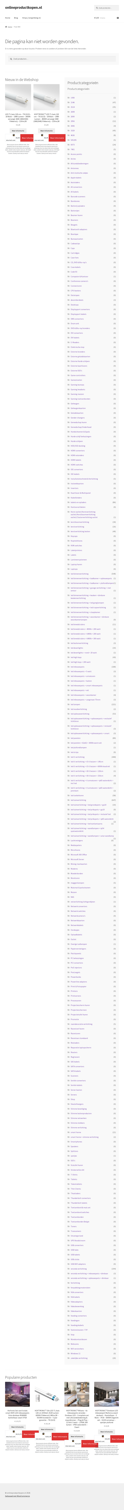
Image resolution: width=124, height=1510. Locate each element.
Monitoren (75, 878)
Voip (72, 1334)
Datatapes (75, 295)
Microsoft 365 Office (79, 854)
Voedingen (75, 1320)
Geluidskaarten (77, 413)
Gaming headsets (78, 389)
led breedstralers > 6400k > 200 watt (86, 634)
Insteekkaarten (77, 483)
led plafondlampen (79, 747)
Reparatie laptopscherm (81, 1047)
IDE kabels (75, 474)
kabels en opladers (78, 502)
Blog (16, 18)
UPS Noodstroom (78, 1240)
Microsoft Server (77, 859)
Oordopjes (75, 930)
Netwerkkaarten (77, 920)
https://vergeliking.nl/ (31, 18)
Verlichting (75, 1283)
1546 (73, 102)
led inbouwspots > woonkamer (83, 695)
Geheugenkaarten (78, 408)
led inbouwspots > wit (80, 690)
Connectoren (76, 286)
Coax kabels (76, 267)
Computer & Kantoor (79, 276)
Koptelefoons (76, 541)
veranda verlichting (79, 1269)
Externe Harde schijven (80, 361)
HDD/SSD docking (78, 446)
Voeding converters (79, 1315)
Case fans (75, 257)
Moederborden (77, 873)
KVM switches (76, 545)
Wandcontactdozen (79, 1339)
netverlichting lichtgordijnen (83, 901)
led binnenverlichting (80, 574)
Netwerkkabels (77, 925)
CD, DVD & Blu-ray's (79, 262)
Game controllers (78, 375)
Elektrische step (77, 347)
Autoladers (75, 182)
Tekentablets (76, 1184)
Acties (73, 159)
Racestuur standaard (79, 1038)
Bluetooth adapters (79, 229)
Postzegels (75, 972)
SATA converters (77, 1066)
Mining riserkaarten (79, 864)
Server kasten (76, 1090)
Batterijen (75, 210)
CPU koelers (76, 290)
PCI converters (77, 963)
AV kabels (75, 192)
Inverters (74, 488)
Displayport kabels (78, 314)
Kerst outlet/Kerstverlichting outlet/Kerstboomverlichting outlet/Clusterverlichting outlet (84, 514)
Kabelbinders (76, 497)
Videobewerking (77, 1306)
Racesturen (75, 1033)
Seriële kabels (76, 1085)
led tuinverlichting (78, 800)
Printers (74, 991)
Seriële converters (78, 1080)
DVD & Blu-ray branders (80, 328)
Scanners (74, 1076)
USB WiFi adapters (78, 1264)
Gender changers (78, 417)
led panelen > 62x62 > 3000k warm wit (86, 743)
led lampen (75, 704)
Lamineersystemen (79, 559)
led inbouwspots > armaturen (83, 676)
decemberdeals (77, 300)
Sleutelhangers (77, 1104)
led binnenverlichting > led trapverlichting (88, 607)
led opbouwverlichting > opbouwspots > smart (90, 733)
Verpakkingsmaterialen (80, 1287)
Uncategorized (77, 1236)
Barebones (75, 201)
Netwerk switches (78, 911)
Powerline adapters (79, 981)
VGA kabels (75, 1297)
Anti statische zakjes (79, 173)
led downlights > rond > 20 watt (84, 652)
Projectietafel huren (79, 1014)
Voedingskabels (77, 1325)
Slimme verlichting (79, 1127)
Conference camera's (79, 281)
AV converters (76, 187)
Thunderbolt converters (81, 1198)
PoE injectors (76, 967)
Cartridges (75, 253)
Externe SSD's (76, 370)
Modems (74, 868)
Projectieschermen (79, 1010)
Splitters (74, 1151)
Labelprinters (76, 550)
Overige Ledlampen (79, 944)
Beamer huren (76, 215)
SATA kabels (76, 1071)
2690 (73, 116)
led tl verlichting (78, 757)
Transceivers (76, 1231)
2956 (73, 121)
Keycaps (74, 536)
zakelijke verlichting (79, 1358)
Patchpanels (76, 953)
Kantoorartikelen (78, 507)
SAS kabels (75, 1061)
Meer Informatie (18, 131)
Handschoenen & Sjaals (80, 431)
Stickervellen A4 (77, 1170)
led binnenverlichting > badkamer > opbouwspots (91, 578)
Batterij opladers (78, 206)
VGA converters (77, 1292)
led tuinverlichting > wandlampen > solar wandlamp (92, 836)
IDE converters (77, 469)
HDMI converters (78, 450)
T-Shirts (74, 1174)
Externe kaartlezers (79, 366)
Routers (74, 1052)
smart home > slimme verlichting (85, 1137)
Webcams (75, 1344)
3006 (73, 126)
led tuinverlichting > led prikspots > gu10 (88, 809)
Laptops (74, 569)
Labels (73, 555)
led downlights (77, 648)
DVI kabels (75, 337)
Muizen (74, 892)
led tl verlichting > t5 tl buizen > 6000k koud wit (90, 766)
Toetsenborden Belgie (80, 1221)
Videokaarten (76, 1311)
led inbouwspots (77, 667)
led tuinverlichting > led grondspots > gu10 (88, 805)
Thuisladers (75, 1193)
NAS (72, 897)
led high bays (76, 657)
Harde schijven (77, 441)
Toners (74, 1226)
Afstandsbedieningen (79, 163)
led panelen (75, 738)
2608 (73, 112)
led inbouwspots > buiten (81, 681)
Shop (73, 1099)
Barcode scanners (78, 196)
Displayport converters (80, 309)
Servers (74, 1094)
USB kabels (75, 1254)
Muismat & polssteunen (80, 887)
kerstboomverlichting (80, 522)
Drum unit (75, 323)
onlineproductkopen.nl (23, 7)
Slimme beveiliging (79, 1109)
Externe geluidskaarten (80, 356)
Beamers (74, 220)
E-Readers (75, 342)
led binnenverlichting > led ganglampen (87, 602)
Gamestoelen (76, 380)
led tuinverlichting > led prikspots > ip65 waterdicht (92, 819)
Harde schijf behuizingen (81, 436)
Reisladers (75, 1043)
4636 (73, 135)
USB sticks (75, 1259)
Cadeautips (75, 243)
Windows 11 (75, 1353)
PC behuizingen (77, 958)
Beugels (74, 225)
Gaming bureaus (77, 384)
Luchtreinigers (77, 840)
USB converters (77, 1245)
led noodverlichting (79, 709)
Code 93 (74, 271)
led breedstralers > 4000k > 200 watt (86, 629)
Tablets (74, 1179)
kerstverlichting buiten (80, 531)
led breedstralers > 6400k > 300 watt (86, 638)
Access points (76, 154)
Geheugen (75, 403)
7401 (73, 149)
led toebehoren (77, 795)
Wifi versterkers (77, 1348)
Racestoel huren (77, 1028)
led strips (74, 752)
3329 (73, 130)
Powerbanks (76, 977)
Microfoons (75, 850)
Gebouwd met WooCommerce (17, 1496)
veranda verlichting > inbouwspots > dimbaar (89, 1273)
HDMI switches (77, 464)
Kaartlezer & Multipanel (81, 493)
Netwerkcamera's (78, 916)
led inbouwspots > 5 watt (81, 671)
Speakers (74, 1146)
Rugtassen (75, 1057)
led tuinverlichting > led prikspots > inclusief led (91, 814)
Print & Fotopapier (78, 986)
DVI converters (77, 333)
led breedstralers (78, 624)
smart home (76, 1132)
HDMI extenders (77, 455)
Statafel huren (77, 1165)
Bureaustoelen (77, 239)
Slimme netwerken (78, 1118)
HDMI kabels (76, 460)
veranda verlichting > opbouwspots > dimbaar (90, 1278)
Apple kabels (76, 177)
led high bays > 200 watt (81, 662)
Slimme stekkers (78, 1123)
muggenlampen (77, 883)
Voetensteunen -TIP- (79, 1330)
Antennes (75, 168)
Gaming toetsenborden (80, 399)
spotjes (74, 1156)
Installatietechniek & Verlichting (84, 479)
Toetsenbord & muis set (80, 1207)
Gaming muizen (77, 394)
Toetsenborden (77, 1217)
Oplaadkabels (76, 934)
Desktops (75, 304)
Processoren (76, 1000)
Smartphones (76, 1141)
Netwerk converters (79, 906)
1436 (73, 97)
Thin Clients (76, 1189)
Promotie (75, 1019)
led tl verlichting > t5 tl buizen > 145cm (87, 761)
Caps (73, 248)
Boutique (74, 234)
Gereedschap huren (79, 422)
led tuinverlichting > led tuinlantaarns (86, 823)
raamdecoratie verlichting (81, 1024)
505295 (74, 140)
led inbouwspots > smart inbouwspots (86, 685)
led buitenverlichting (79, 643)
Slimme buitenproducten (81, 1113)
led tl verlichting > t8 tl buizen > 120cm (87, 771)
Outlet (73, 939)
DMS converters (77, 319)
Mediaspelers (76, 845)
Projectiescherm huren (80, 1005)
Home (7, 18)
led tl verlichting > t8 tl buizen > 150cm (87, 775)
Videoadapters (77, 1301)
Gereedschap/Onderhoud (81, 427)
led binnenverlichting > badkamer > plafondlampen (92, 583)
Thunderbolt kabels (79, 1203)
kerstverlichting (77, 526)
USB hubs (74, 1250)
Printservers (76, 996)
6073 (73, 144)
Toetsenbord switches (80, 1212)
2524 (73, 107)
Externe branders (78, 351)
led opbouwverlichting (80, 714)
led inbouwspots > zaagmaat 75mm (85, 699)
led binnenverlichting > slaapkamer (85, 612)
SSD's (73, 1160)
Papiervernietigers (78, 948)
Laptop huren (76, 564)
